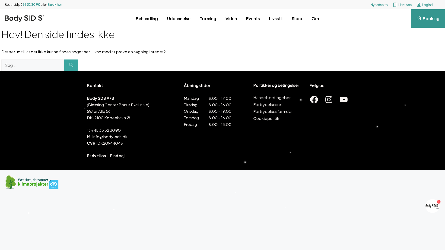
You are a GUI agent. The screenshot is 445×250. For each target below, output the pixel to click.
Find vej (117, 155)
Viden (231, 18)
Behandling (147, 18)
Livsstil (276, 18)
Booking (431, 18)
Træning (208, 18)
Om (315, 18)
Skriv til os (96, 155)
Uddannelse (179, 18)
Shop (297, 18)
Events (253, 18)
